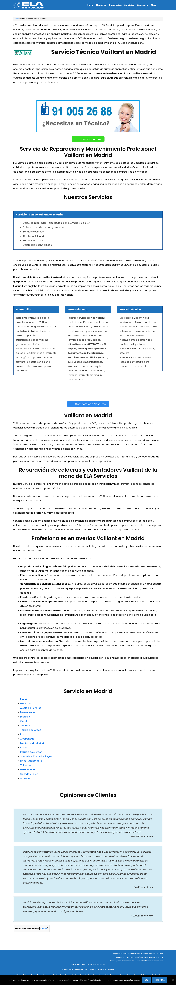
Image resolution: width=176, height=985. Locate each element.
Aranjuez (25, 778)
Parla (23, 734)
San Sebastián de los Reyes (36, 756)
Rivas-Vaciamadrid (31, 760)
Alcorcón (25, 725)
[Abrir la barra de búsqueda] (160, 5)
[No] (172, 980)
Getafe (24, 721)
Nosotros (101, 5)
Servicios (129, 5)
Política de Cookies (97, 964)
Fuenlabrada (27, 712)
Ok (146, 980)
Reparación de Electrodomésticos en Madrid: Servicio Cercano (138, 954)
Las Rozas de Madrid (32, 743)
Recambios (115, 5)
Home (90, 5)
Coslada (25, 747)
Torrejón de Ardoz (30, 730)
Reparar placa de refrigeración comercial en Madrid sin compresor (136, 961)
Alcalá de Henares (30, 708)
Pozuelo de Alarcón (31, 752)
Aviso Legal (75, 964)
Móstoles (25, 703)
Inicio (17, 19)
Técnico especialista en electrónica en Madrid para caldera (139, 957)
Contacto (142, 5)
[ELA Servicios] (29, 5)
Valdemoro (26, 765)
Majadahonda (28, 769)
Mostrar (43, 928)
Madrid (24, 699)
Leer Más (160, 980)
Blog (153, 5)
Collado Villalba (29, 774)
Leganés (25, 716)
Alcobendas (27, 738)
